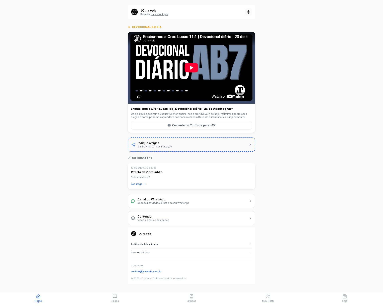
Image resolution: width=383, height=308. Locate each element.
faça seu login (159, 14)
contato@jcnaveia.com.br (146, 271)
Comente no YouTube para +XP (194, 125)
